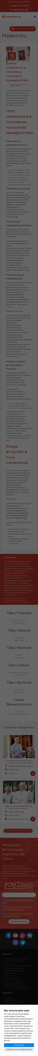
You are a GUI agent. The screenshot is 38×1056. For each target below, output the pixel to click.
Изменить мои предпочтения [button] (19, 1049)
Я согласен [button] (19, 1045)
